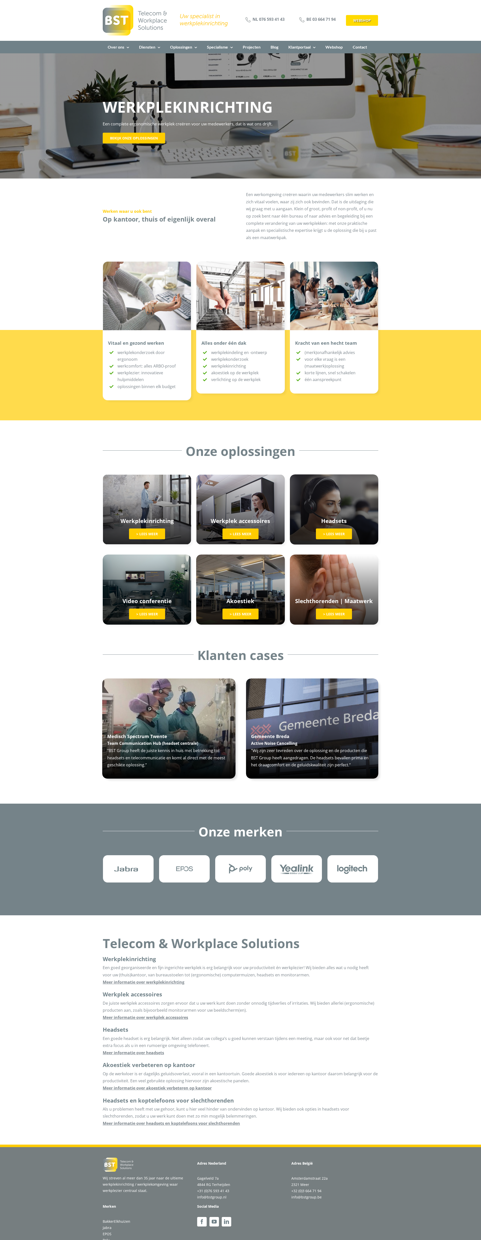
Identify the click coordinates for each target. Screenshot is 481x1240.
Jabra (107, 1227)
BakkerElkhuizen (116, 1221)
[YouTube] (214, 1221)
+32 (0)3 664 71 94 (306, 1190)
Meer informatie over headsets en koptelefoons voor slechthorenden (171, 1123)
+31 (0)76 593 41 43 (213, 1190)
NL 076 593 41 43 (269, 19)
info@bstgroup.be (306, 1197)
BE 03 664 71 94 (321, 19)
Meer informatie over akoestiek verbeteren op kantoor (157, 1088)
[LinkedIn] (226, 1221)
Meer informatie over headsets (133, 1052)
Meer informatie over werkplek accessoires (145, 1017)
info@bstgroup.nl (211, 1197)
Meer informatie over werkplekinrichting (143, 982)
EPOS (107, 1233)
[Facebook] (202, 1221)
